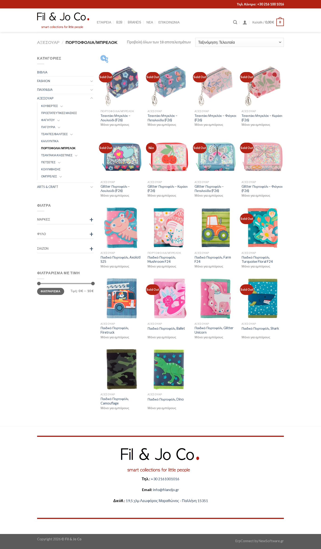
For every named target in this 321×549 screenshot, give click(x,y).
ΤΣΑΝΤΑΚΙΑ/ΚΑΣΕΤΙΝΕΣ (56, 155)
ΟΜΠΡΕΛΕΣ (49, 176)
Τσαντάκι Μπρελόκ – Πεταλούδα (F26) (162, 118)
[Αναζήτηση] (235, 22)
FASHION (43, 81)
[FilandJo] (63, 20)
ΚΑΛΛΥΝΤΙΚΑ (50, 141)
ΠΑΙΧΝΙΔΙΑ (45, 90)
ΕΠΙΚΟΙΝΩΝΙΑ (169, 22)
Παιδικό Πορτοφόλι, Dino (166, 399)
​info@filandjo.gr (166, 489)
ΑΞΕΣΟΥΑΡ (48, 42)
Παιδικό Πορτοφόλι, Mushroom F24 (162, 259)
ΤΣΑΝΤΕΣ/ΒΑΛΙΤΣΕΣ (54, 134)
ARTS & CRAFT (47, 187)
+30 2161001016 (165, 479)
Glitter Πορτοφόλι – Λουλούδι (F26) (115, 188)
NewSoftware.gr (271, 541)
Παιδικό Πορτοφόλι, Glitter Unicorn (214, 330)
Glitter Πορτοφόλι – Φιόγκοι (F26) (262, 188)
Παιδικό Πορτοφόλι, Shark (260, 328)
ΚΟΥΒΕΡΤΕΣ (49, 106)
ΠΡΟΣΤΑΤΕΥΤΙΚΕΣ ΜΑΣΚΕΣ (59, 113)
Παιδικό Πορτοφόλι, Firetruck (115, 330)
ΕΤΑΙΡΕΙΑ (104, 22)
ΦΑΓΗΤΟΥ (48, 120)
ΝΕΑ (149, 22)
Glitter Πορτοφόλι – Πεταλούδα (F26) (209, 188)
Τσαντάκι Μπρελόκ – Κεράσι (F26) (262, 118)
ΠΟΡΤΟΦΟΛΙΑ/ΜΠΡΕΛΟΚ (58, 148)
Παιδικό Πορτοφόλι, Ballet (166, 328)
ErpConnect (244, 541)
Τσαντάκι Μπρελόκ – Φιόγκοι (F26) (215, 118)
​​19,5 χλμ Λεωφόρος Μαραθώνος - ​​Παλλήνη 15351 (167, 500)
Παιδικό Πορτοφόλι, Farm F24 (213, 259)
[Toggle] (92, 81)
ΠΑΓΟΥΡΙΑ (48, 127)
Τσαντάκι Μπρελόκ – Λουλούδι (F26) (115, 118)
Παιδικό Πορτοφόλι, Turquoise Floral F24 (257, 259)
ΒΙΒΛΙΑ (42, 72)
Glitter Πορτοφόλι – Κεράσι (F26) (168, 188)
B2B (119, 22)
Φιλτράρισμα (50, 291)
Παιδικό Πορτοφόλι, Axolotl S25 (121, 259)
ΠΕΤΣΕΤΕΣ (48, 162)
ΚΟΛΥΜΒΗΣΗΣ (50, 169)
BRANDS (134, 22)
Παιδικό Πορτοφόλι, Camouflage (115, 401)
